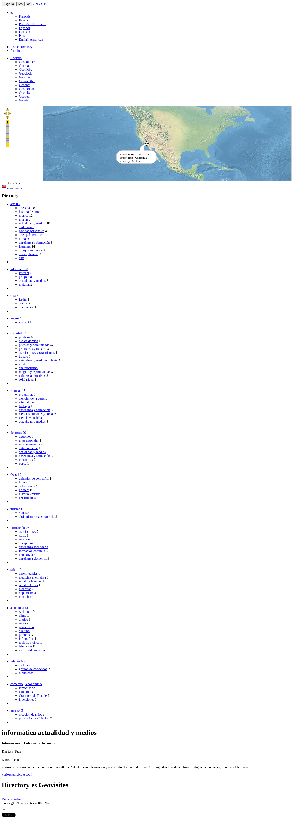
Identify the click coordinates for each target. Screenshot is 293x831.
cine (21, 258)
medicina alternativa (32, 577)
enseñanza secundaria (33, 547)
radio (22, 623)
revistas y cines (29, 642)
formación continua (32, 551)
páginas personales (31, 231)
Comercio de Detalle (33, 695)
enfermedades (28, 573)
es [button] (11, 12)
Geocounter (27, 62)
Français (24, 16)
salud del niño (28, 585)
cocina (23, 303)
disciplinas (26, 543)
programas (26, 277)
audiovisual (26, 227)
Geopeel (24, 96)
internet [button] (16, 710)
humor (23, 482)
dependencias (28, 593)
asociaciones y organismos (37, 352)
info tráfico (26, 638)
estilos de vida (28, 341)
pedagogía (26, 554)
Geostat (24, 100)
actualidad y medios (32, 223)
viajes (23, 513)
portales (24, 238)
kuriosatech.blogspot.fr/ (17, 774)
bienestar (25, 589)
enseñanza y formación (34, 242)
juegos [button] (16, 318)
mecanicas (26, 459)
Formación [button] (19, 528)
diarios (23, 619)
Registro (8, 4)
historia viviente (29, 494)
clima (22, 615)
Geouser (24, 77)
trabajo (23, 356)
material (24, 284)
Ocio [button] (15, 474)
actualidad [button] (19, 608)
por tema (25, 635)
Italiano (24, 20)
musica (23, 215)
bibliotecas (26, 673)
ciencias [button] (17, 390)
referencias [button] (18, 661)
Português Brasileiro (32, 24)
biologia (24, 406)
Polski (23, 35)
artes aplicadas (28, 254)
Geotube (24, 92)
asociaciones (27, 531)
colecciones (27, 486)
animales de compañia (34, 478)
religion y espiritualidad (35, 372)
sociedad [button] (18, 333)
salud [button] (16, 569)
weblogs (24, 611)
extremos (25, 436)
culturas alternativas (32, 375)
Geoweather (27, 81)
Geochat (24, 85)
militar (23, 364)
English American (31, 39)
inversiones (26, 699)
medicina (25, 596)
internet (24, 273)
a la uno (24, 631)
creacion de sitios (30, 714)
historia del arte (29, 211)
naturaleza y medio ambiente (38, 360)
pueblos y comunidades (35, 345)
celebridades (27, 498)
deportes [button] (18, 432)
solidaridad (26, 379)
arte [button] (15, 204)
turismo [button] (16, 509)
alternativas (26, 402)
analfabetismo (28, 368)
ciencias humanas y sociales (37, 414)
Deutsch (24, 32)
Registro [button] (16, 58)
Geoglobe (25, 69)
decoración (26, 307)
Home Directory (21, 47)
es (28, 4)
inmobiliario (27, 688)
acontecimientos (30, 444)
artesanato (25, 208)
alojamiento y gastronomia (36, 516)
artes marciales (29, 440)
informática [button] (19, 269)
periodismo (26, 627)
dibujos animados (30, 250)
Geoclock (25, 73)
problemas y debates (32, 349)
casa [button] (14, 295)
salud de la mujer (30, 581)
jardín (23, 299)
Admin (15, 50)
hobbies (24, 490)
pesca (22, 463)
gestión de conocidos (33, 669)
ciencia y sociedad (31, 417)
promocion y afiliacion (34, 718)
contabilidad (27, 692)
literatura (25, 246)
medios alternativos (32, 650)
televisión (25, 646)
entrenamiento (28, 448)
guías (22, 535)
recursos (24, 539)
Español (24, 28)
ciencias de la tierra (32, 398)
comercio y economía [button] (26, 684)
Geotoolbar (26, 89)
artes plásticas (28, 235)
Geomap (24, 65)
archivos (24, 665)
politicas (24, 337)
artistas (23, 219)
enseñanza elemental (33, 558)
